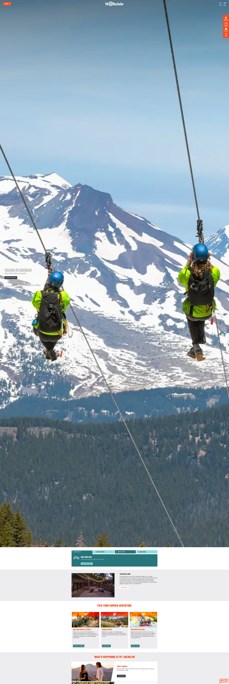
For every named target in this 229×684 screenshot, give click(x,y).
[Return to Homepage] (114, 3)
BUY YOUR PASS (87, 563)
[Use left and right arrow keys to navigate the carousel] (93, 585)
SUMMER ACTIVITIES (11, 277)
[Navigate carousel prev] (72, 585)
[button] (226, 24)
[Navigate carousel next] (113, 585)
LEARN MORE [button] (124, 587)
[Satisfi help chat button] (223, 681)
